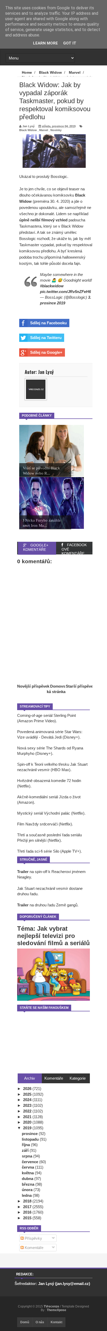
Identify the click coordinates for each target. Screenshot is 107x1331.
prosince (30, 1133)
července (30, 1162)
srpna (27, 1156)
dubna (28, 1178)
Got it (69, 43)
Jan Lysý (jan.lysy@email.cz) (64, 1283)
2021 (27, 1117)
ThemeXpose (56, 1310)
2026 (27, 1088)
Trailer (23, 871)
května (28, 1173)
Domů (24, 1322)
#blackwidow (52, 286)
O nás (40, 1322)
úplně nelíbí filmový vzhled (43, 220)
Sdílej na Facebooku (48, 323)
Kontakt (56, 1322)
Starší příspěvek (80, 686)
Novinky (56, 130)
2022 (27, 1111)
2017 (27, 1207)
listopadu (31, 1139)
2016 (27, 1212)
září (26, 1150)
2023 (27, 1105)
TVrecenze (52, 1306)
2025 (27, 1094)
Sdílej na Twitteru (46, 337)
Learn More (45, 43)
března (28, 1184)
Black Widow (28, 130)
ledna (27, 1195)
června (28, 1167)
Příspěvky (33, 1238)
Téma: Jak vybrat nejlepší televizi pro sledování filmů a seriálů (53, 935)
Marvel (43, 130)
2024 (27, 1099)
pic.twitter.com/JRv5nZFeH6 (65, 291)
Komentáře (33, 1247)
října (26, 1144)
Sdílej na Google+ (46, 352)
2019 (27, 1128)
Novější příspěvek (33, 686)
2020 (27, 1122)
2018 (27, 1201)
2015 (27, 1218)
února (28, 1189)
